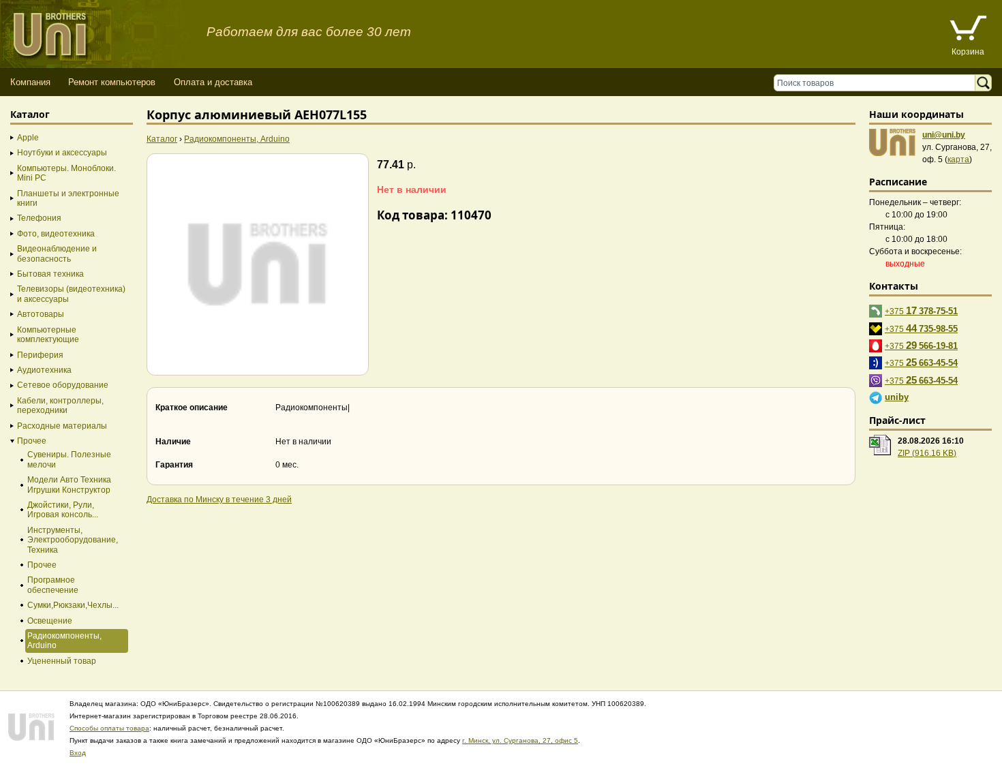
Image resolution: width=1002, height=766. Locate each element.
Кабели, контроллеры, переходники (60, 405)
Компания (30, 82)
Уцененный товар (61, 661)
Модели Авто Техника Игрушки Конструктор (69, 484)
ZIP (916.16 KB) (927, 453)
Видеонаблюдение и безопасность (57, 253)
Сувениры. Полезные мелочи (69, 459)
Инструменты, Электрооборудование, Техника (72, 540)
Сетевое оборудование (62, 385)
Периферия (40, 355)
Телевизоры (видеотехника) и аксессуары (71, 293)
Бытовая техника (50, 274)
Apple (28, 137)
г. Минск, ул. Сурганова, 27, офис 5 (520, 740)
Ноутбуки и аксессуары (62, 152)
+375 (921, 310)
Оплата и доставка (213, 82)
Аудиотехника (44, 370)
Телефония (39, 218)
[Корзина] (967, 30)
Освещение (49, 621)
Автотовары (40, 314)
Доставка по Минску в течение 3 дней (219, 499)
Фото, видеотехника (56, 234)
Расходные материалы (62, 426)
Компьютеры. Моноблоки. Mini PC (66, 173)
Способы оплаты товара (109, 728)
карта (958, 159)
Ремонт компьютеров (111, 82)
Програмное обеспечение (52, 584)
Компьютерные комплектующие (48, 334)
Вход (78, 752)
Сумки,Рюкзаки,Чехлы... (73, 605)
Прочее (31, 441)
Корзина (968, 52)
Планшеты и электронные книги (68, 198)
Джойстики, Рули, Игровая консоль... (62, 509)
